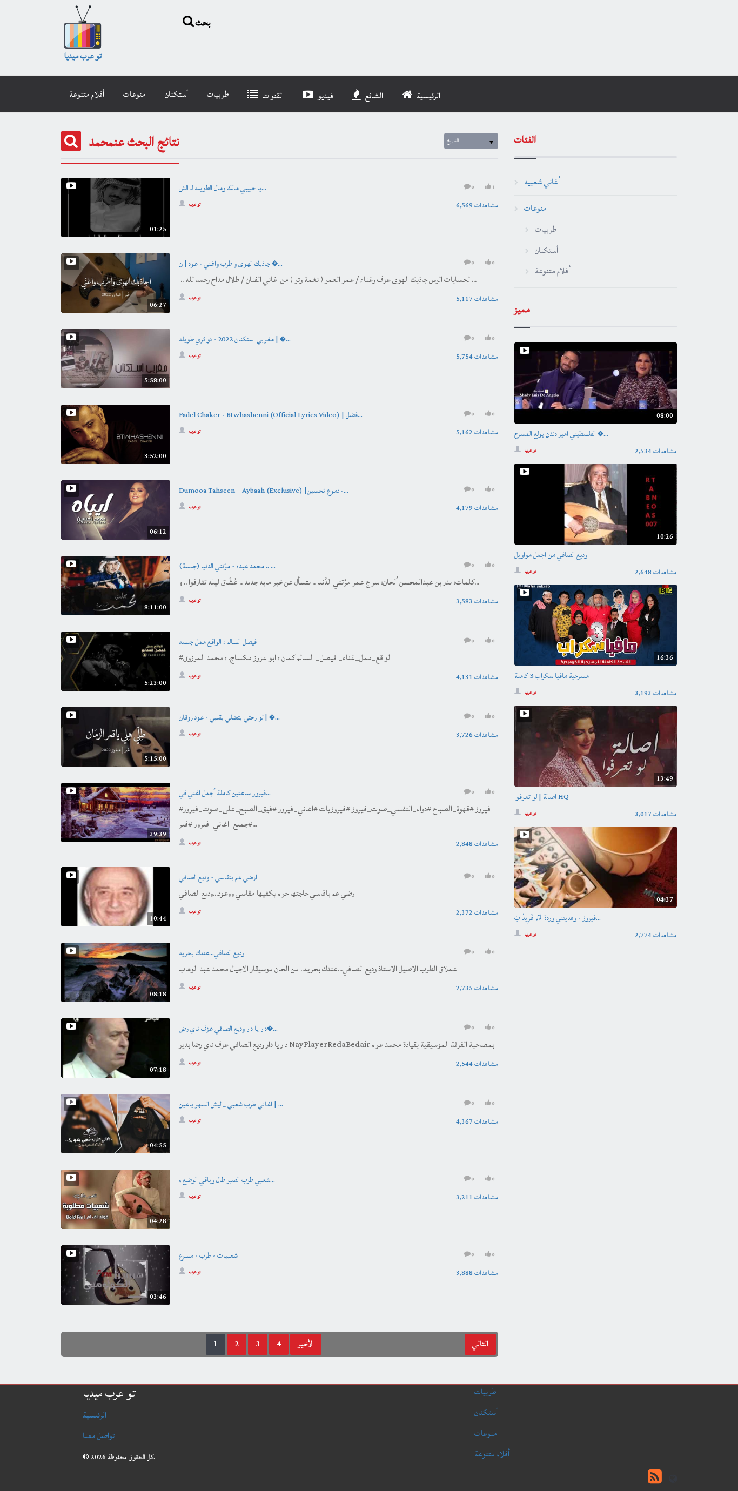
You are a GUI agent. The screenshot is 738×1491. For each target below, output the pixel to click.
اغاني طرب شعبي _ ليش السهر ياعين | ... (231, 1104)
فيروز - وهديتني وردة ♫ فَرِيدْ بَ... (557, 918)
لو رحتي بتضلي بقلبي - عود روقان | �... (229, 717)
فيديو (324, 96)
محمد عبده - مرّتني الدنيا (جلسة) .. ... (227, 566)
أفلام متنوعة (86, 94)
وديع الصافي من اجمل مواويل (550, 555)
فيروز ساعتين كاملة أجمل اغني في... (225, 793)
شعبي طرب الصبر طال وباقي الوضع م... (227, 1180)
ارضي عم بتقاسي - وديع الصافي (218, 877)
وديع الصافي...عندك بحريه (211, 953)
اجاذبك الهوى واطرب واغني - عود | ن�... (231, 264)
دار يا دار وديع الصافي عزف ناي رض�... (228, 1029)
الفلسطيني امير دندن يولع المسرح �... (561, 434)
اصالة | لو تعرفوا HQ (541, 797)
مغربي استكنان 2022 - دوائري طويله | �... (235, 339)
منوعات (134, 94)
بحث (202, 22)
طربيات (218, 94)
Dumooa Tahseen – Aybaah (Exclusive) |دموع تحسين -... (263, 490)
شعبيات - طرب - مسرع (208, 1255)
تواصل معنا (99, 1435)
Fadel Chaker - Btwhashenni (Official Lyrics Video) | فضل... (271, 415)
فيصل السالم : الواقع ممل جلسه (218, 642)
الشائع (373, 96)
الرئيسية (427, 96)
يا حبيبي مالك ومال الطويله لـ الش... (222, 188)
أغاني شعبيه (542, 182)
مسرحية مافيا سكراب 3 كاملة (551, 676)
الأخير (306, 1344)
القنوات (272, 96)
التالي (480, 1344)
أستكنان (176, 94)
